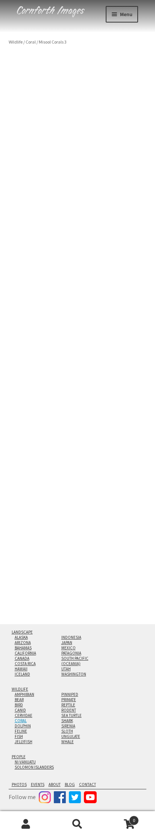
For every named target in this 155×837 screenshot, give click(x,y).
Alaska (21, 637)
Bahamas (23, 647)
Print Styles (22, 317)
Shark (67, 720)
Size (13, 297)
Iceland (22, 674)
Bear (19, 699)
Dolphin (23, 726)
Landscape (22, 632)
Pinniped (69, 694)
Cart (119, 817)
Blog (70, 784)
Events (37, 784)
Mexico (68, 647)
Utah (66, 668)
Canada (22, 658)
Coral (31, 42)
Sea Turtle (71, 715)
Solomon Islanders (34, 767)
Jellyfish (23, 741)
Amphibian (24, 694)
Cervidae (23, 715)
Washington (73, 674)
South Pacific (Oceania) (74, 661)
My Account (26, 824)
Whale (67, 741)
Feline (21, 731)
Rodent (68, 710)
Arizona (23, 642)
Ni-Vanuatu (25, 762)
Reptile (68, 705)
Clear (78, 325)
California (25, 653)
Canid (20, 710)
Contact (87, 784)
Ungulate (70, 736)
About (55, 784)
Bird (19, 705)
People (19, 756)
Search (77, 824)
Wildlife (16, 42)
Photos (19, 784)
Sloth (67, 731)
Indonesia (71, 637)
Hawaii (21, 668)
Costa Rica (25, 663)
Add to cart (56, 343)
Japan (66, 642)
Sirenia (68, 726)
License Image (32, 377)
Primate (68, 699)
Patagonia (71, 653)
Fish (19, 736)
